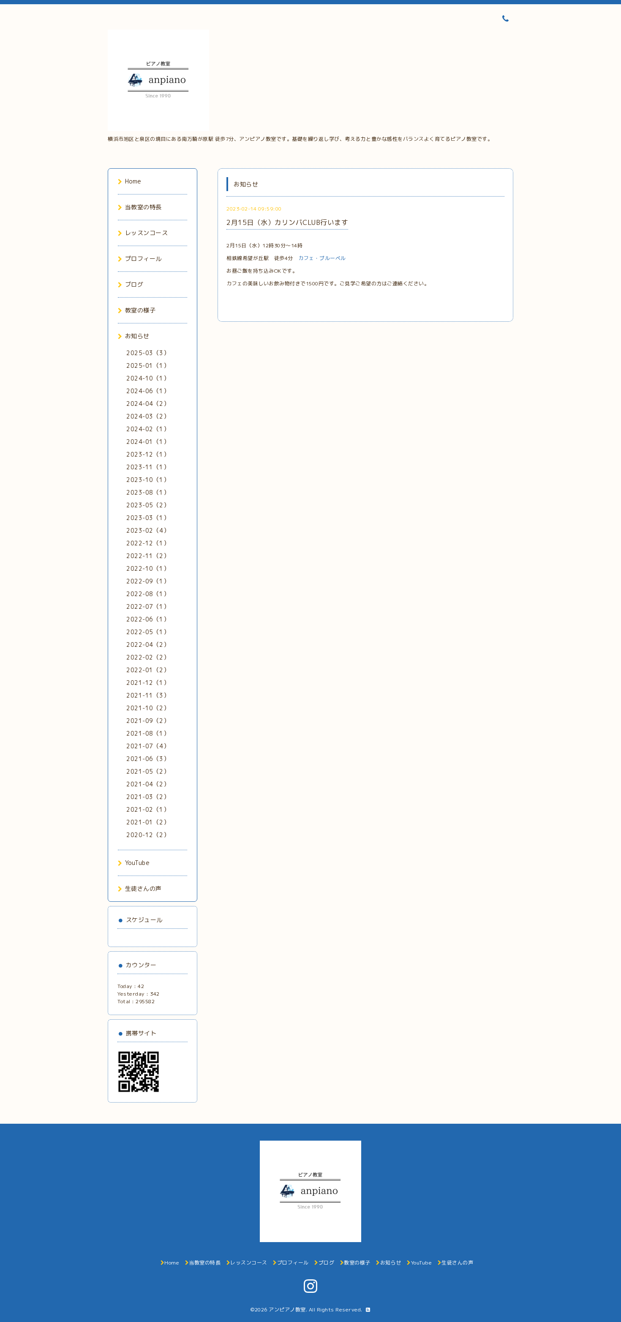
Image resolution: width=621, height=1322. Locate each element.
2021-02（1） (147, 809)
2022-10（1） (147, 568)
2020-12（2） (147, 835)
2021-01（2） (147, 822)
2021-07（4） (147, 746)
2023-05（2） (147, 505)
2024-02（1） (147, 429)
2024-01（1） (147, 442)
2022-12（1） (147, 543)
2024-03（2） (147, 416)
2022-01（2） (147, 670)
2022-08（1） (147, 594)
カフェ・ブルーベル (322, 258)
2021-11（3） (147, 695)
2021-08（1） (147, 733)
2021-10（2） (147, 708)
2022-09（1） (147, 581)
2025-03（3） (147, 353)
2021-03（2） (147, 797)
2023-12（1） (147, 454)
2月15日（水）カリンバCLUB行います (287, 222)
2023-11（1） (147, 467)
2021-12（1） (147, 683)
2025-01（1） (147, 365)
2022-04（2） (147, 644)
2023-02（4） (147, 530)
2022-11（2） (147, 556)
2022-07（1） (147, 606)
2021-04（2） (147, 784)
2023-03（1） (147, 518)
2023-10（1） (147, 480)
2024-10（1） (147, 378)
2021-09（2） (147, 721)
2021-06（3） (147, 759)
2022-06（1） (147, 619)
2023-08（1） (147, 492)
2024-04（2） (147, 404)
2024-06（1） (147, 391)
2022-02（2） (147, 657)
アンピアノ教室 (287, 1309)
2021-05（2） (147, 771)
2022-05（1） (147, 632)
